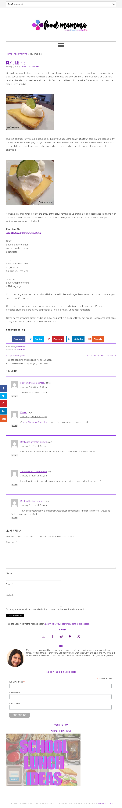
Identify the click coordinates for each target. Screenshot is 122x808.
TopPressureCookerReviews (33, 471)
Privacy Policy (105, 803)
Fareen (23, 412)
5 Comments (34, 67)
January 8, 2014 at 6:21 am (33, 446)
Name (10, 573)
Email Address (17, 681)
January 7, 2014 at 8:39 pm (33, 416)
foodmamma (20, 54)
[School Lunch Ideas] (61, 760)
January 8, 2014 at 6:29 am (33, 505)
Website (10, 595)
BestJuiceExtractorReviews (33, 442)
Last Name (14, 703)
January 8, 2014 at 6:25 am (33, 476)
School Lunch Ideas (61, 731)
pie (24, 349)
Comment (11, 542)
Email (9, 584)
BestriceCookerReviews (31, 501)
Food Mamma (61, 23)
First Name (14, 692)
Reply (14, 396)
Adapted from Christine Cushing (23, 233)
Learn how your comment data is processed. (67, 624)
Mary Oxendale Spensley (32, 383)
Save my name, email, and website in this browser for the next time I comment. (45, 609)
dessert (19, 349)
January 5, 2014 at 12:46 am (34, 387)
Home (9, 54)
